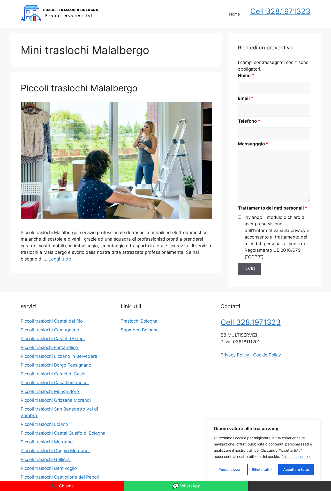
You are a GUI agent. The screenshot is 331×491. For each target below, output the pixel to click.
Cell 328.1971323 (280, 11)
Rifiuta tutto (262, 469)
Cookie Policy (267, 355)
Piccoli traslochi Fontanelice (50, 347)
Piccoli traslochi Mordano (47, 441)
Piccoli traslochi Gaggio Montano (55, 450)
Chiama (62, 486)
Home (234, 14)
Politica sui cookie (296, 456)
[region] (264, 450)
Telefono (249, 121)
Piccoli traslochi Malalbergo (80, 88)
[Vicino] (315, 424)
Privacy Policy (235, 355)
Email (245, 98)
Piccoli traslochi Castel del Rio (52, 321)
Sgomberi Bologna (140, 329)
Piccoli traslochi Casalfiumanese (55, 382)
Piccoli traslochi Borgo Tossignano (57, 365)
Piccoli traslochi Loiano (45, 424)
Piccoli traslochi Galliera (46, 459)
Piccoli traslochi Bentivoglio (49, 468)
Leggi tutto (60, 259)
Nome (246, 75)
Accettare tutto (296, 469)
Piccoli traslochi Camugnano (50, 329)
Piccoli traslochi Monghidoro (50, 391)
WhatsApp (186, 486)
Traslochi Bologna (139, 321)
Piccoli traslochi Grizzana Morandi (56, 400)
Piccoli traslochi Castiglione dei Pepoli (60, 477)
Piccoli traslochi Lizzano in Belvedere (60, 356)
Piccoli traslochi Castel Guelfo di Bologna (64, 433)
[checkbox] (239, 217)
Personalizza (229, 469)
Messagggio (253, 143)
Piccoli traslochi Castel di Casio (54, 373)
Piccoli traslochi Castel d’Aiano (53, 338)
